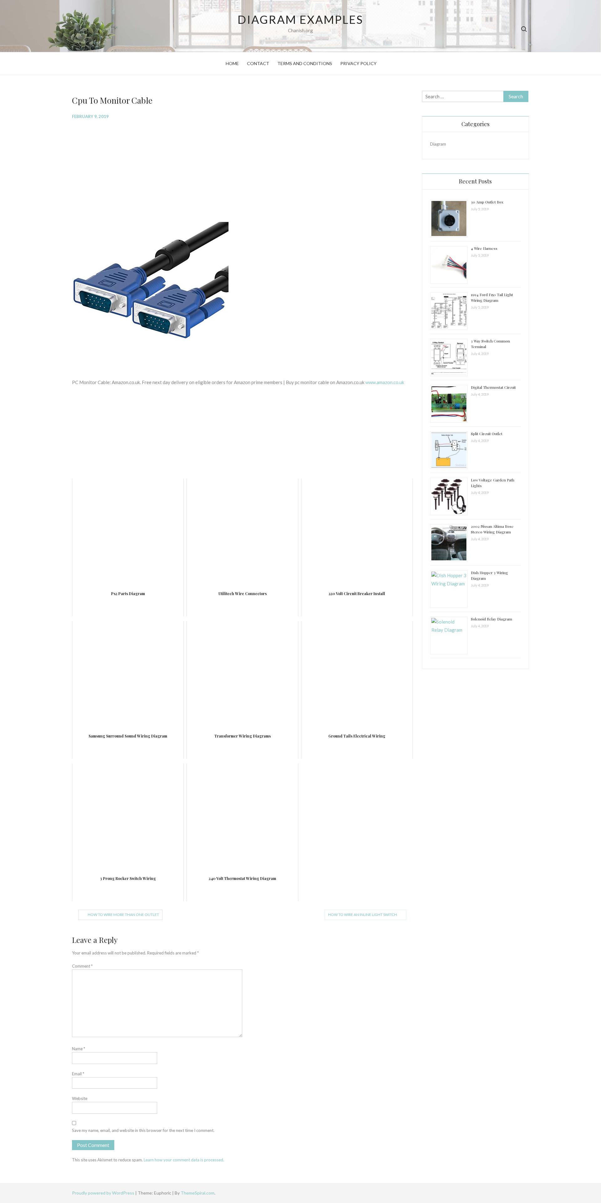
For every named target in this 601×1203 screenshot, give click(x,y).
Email (78, 1073)
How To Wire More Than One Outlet (123, 914)
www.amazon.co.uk (384, 382)
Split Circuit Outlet (486, 433)
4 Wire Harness (484, 248)
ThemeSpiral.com (197, 1192)
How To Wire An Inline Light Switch (362, 914)
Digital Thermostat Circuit (493, 387)
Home (232, 63)
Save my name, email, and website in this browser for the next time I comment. (143, 1130)
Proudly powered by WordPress (103, 1192)
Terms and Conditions (304, 63)
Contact (258, 63)
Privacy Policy (358, 63)
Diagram (438, 144)
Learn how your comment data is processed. (184, 1159)
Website (79, 1098)
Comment (82, 966)
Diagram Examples (300, 19)
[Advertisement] (242, 170)
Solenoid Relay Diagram (491, 618)
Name (78, 1048)
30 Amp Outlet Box (487, 201)
